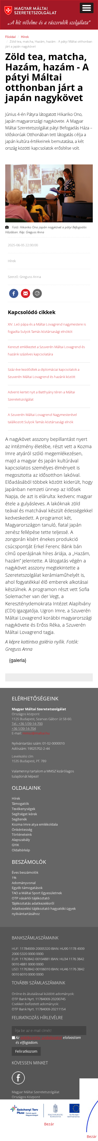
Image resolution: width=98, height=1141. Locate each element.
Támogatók (20, 803)
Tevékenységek (23, 808)
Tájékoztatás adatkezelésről (33, 903)
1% (14, 877)
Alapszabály (21, 839)
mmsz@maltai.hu (36, 733)
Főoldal (10, 37)
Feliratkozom (26, 1051)
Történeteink (22, 834)
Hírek (25, 37)
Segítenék (19, 819)
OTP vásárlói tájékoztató (31, 898)
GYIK (15, 845)
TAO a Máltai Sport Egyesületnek (37, 893)
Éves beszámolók (25, 872)
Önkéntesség (22, 829)
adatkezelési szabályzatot (41, 1037)
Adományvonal (24, 882)
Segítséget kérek (24, 814)
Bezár (49, 1124)
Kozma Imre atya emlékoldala (35, 824)
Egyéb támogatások (27, 887)
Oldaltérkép (21, 850)
